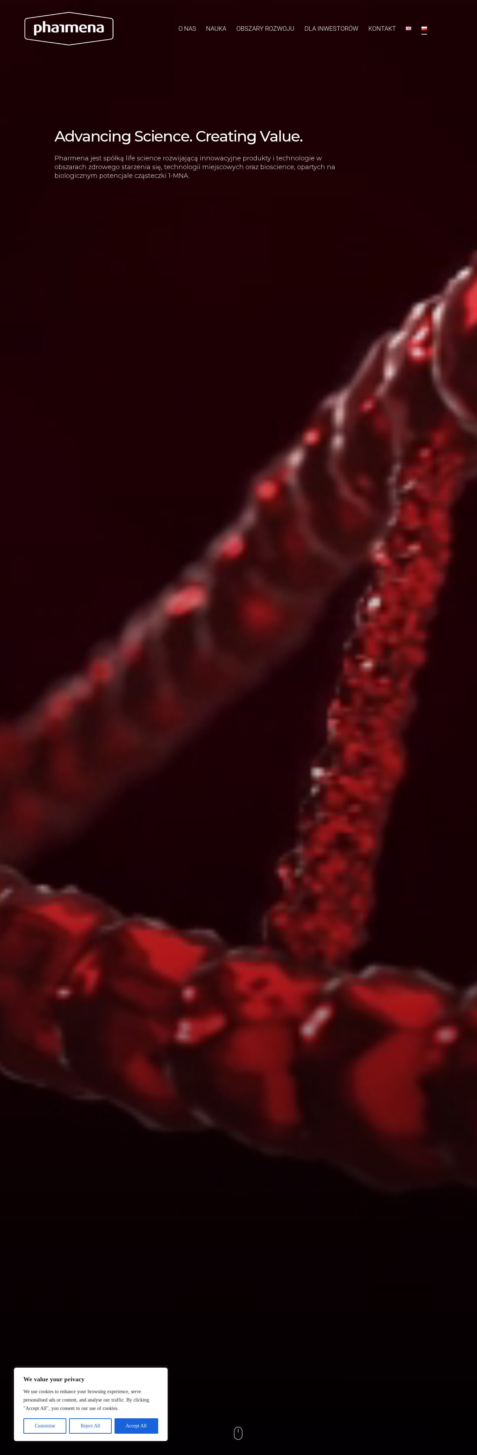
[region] (91, 1404)
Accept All (136, 1425)
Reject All (90, 1425)
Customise (45, 1425)
